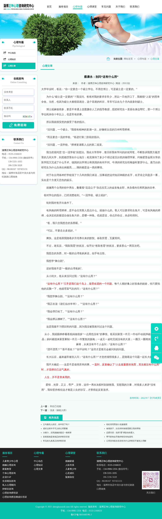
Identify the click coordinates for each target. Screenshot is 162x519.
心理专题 (141, 59)
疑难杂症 (69, 477)
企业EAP (6, 477)
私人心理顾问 (9, 485)
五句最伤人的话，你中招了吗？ (56, 424)
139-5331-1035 (15, 161)
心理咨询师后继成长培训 (14, 497)
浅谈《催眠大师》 (59, 410)
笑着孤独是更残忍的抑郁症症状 (56, 437)
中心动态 (12, 53)
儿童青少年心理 (10, 461)
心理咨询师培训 (10, 493)
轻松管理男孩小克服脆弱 (116, 424)
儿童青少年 (70, 469)
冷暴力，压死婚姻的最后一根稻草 (57, 433)
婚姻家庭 (69, 461)
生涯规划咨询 (9, 481)
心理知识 (12, 59)
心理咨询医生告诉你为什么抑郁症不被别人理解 (126, 441)
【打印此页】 (155, 398)
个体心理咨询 (9, 473)
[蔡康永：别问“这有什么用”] (18, 6)
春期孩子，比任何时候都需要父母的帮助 (123, 428)
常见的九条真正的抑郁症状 (54, 441)
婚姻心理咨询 (9, 465)
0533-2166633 (15, 154)
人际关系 (69, 465)
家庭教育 (6, 469)
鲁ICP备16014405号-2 (81, 514)
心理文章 (154, 59)
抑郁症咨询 (7, 489)
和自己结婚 (55, 406)
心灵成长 (69, 473)
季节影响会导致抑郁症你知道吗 (119, 437)
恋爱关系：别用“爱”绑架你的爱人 (120, 433)
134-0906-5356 (15, 158)
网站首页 (128, 59)
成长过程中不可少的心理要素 (55, 428)
